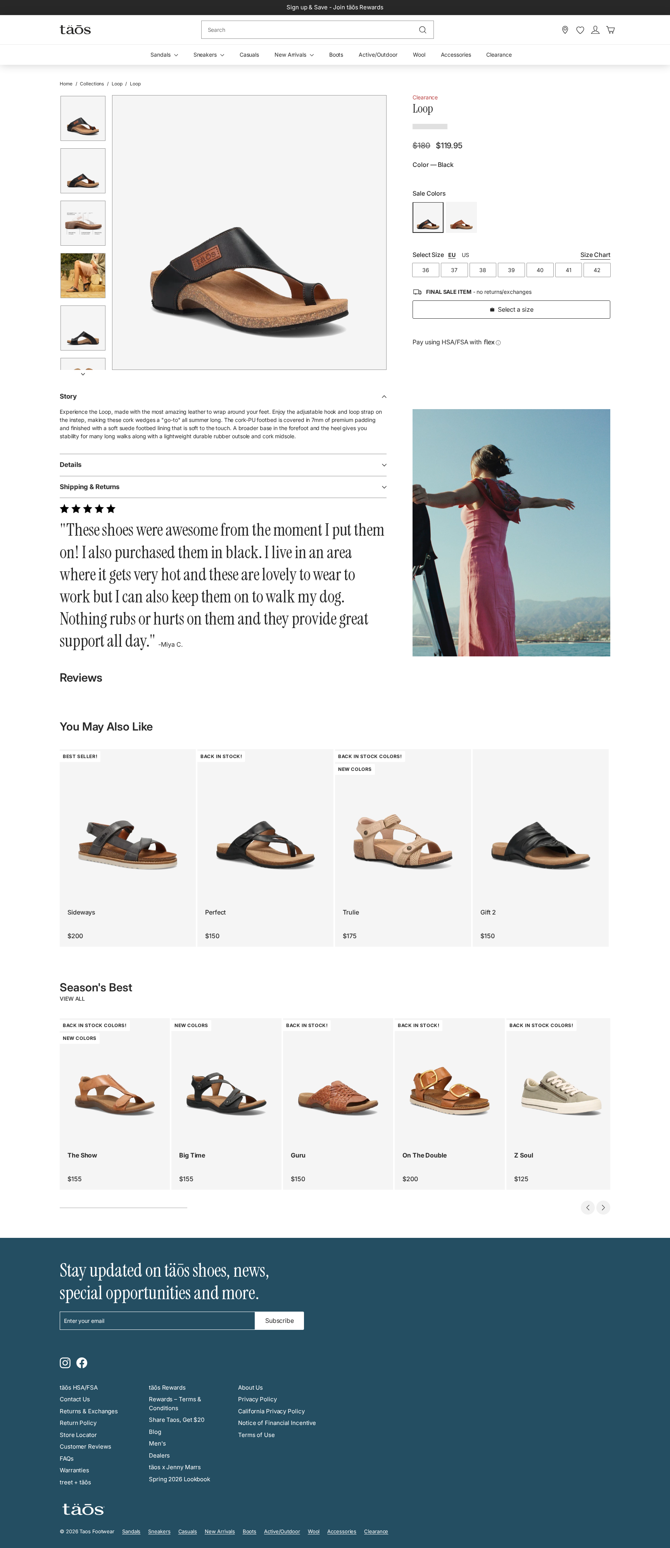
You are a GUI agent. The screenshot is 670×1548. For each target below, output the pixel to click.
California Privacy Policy (271, 1411)
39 (511, 270)
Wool (419, 54)
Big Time (192, 1155)
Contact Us (75, 1399)
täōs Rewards (167, 1387)
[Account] (595, 30)
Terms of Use (256, 1435)
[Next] (83, 372)
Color (433, 165)
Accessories (456, 54)
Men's (157, 1443)
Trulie (351, 912)
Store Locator (78, 1435)
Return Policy (78, 1423)
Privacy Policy (257, 1399)
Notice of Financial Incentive (277, 1423)
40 (540, 270)
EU (452, 255)
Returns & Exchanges (89, 1411)
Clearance (498, 54)
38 (482, 270)
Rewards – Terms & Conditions (175, 1403)
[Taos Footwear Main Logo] (75, 29)
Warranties (74, 1470)
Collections (92, 84)
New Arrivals (291, 54)
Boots (336, 54)
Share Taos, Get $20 (176, 1419)
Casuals (249, 54)
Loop (117, 84)
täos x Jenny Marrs (175, 1467)
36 (425, 270)
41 (569, 270)
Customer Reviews (85, 1446)
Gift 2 (488, 912)
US (465, 255)
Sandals (161, 54)
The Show (82, 1155)
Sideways (81, 912)
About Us (250, 1387)
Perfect (215, 912)
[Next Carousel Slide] (603, 1208)
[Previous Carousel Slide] (588, 1208)
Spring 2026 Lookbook (179, 1479)
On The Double (424, 1155)
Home (66, 84)
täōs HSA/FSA (79, 1387)
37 (454, 270)
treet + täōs (75, 1482)
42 (597, 270)
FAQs (67, 1458)
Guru (298, 1155)
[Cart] (610, 30)
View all (72, 998)
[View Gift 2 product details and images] (541, 817)
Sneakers (205, 54)
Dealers (159, 1455)
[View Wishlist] (580, 30)
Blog (155, 1431)
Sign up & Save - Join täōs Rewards (335, 7)
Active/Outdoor (378, 54)
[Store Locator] (565, 30)
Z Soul (523, 1155)
